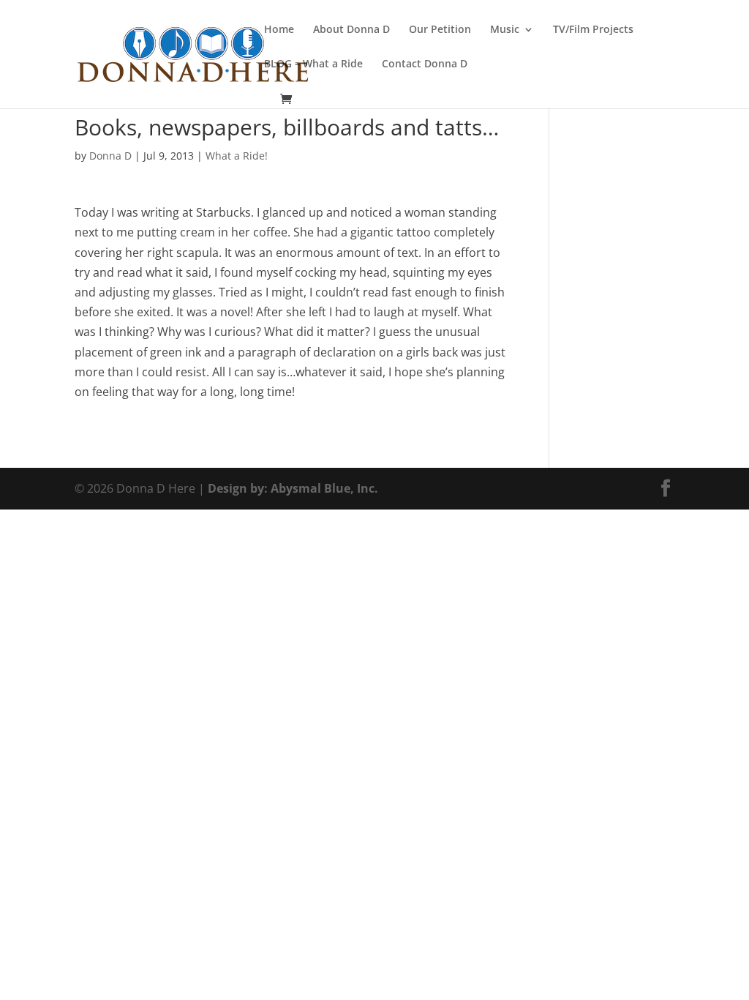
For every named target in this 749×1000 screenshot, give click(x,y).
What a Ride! (237, 156)
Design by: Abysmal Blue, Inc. (293, 488)
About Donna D (351, 30)
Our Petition (440, 30)
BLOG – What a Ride (313, 64)
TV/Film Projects (593, 30)
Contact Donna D (424, 64)
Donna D (110, 156)
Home (279, 30)
